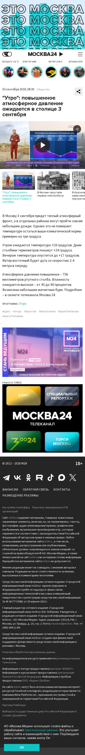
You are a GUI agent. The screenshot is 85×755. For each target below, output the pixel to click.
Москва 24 (42, 54)
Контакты (61, 489)
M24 (24, 463)
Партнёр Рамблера (14, 705)
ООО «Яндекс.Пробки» (36, 681)
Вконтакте (17, 477)
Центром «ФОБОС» (61, 669)
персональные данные (41, 730)
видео (6, 311)
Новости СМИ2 (12, 382)
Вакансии (10, 489)
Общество (43, 90)
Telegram (6, 477)
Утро (22, 303)
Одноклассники (28, 477)
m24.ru (13, 518)
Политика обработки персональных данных (28, 652)
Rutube (39, 477)
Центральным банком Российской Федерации (38, 675)
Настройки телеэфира (16, 508)
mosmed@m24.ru (61, 624)
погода (17, 311)
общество (30, 311)
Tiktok (51, 477)
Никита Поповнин (12, 316)
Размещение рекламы (20, 495)
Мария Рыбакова (68, 311)
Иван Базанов (47, 311)
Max (62, 477)
